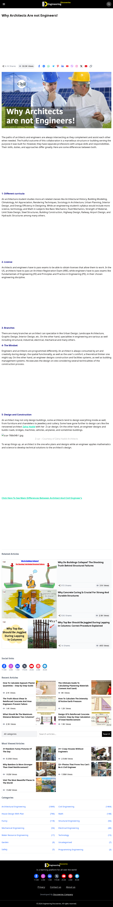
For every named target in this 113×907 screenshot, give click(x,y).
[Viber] (72, 66)
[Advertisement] (56, 40)
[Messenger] (43, 66)
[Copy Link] (90, 66)
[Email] (86, 66)
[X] (81, 66)
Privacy (41, 887)
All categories (10, 734)
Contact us (55, 887)
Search (106, 734)
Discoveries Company (63, 894)
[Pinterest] (58, 66)
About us (70, 887)
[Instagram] (76, 66)
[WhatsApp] (48, 66)
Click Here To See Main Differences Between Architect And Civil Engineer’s (42, 498)
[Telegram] (53, 66)
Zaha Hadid (29, 426)
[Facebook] (39, 66)
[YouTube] (67, 66)
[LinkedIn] (62, 66)
